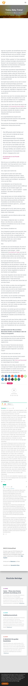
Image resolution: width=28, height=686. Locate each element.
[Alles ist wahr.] (4, 2)
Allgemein (10, 383)
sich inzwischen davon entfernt (16, 106)
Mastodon (13, 561)
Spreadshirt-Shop (15, 565)
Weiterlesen (21, 603)
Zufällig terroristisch (10, 615)
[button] (2, 376)
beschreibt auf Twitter (14, 252)
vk (3, 486)
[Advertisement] (14, 35)
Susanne (3, 408)
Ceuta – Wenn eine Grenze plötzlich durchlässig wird (12, 592)
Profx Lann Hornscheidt (20, 360)
